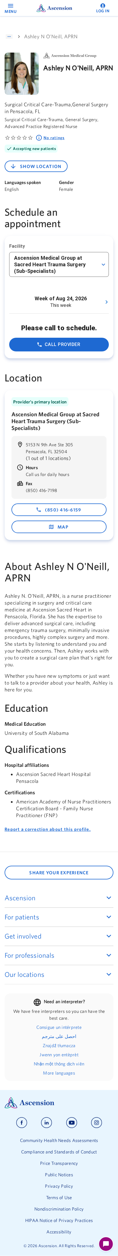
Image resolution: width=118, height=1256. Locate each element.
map (63, 526)
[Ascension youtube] (71, 1122)
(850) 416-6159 (63, 509)
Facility (17, 246)
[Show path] (9, 36)
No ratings (54, 137)
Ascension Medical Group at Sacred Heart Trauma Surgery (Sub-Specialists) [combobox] (50, 264)
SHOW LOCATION (40, 166)
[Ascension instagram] (96, 1122)
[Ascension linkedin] (46, 1122)
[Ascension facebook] (21, 1122)
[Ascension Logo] (59, 1103)
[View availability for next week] (106, 302)
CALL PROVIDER (62, 344)
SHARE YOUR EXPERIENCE (58, 872)
